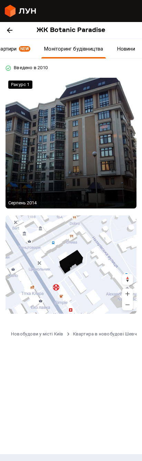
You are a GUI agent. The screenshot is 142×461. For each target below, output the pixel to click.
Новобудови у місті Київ (37, 333)
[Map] (71, 264)
